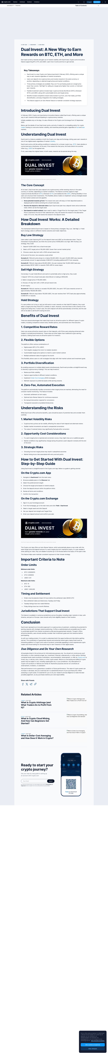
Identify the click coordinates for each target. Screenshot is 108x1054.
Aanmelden (97, 2)
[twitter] (27, 684)
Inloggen (89, 2)
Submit (51, 781)
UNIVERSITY (10, 5)
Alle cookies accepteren (92, 1045)
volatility (52, 141)
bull (78, 127)
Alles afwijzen (92, 1048)
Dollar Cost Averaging (37, 378)
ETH (51, 193)
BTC (74, 144)
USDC (30, 148)
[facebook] (23, 684)
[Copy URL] (35, 684)
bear (83, 127)
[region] (93, 1042)
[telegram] (31, 684)
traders (23, 127)
